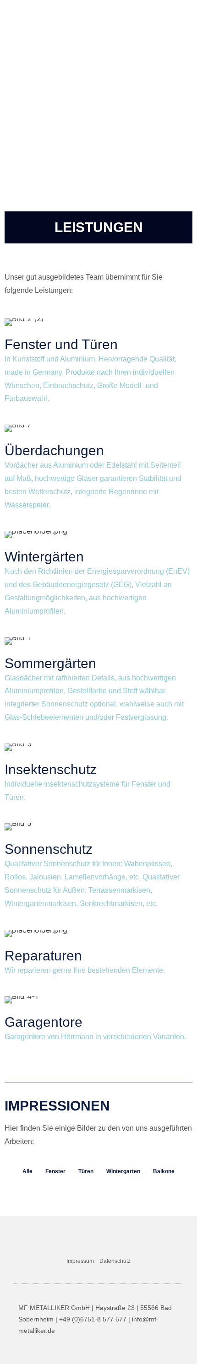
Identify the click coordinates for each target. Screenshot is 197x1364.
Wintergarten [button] (123, 1171)
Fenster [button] (55, 1171)
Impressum (80, 1261)
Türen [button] (85, 1171)
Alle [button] (27, 1171)
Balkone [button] (164, 1171)
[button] (184, 14)
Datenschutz (115, 1261)
